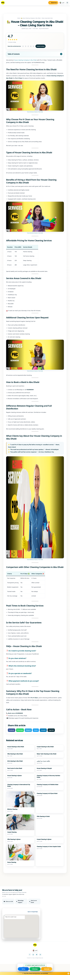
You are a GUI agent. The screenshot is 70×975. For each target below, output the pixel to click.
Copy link (51, 730)
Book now (46, 969)
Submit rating (40, 46)
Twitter (36, 730)
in (40, 954)
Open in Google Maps (33, 911)
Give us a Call (8, 901)
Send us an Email (33, 901)
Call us (23, 969)
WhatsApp (20, 730)
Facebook (11, 730)
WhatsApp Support (19, 901)
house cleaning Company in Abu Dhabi (25, 60)
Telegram (28, 730)
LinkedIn (43, 730)
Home (18, 18)
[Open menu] (67, 2)
